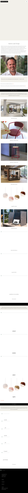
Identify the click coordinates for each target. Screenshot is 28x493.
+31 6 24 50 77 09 (4, 474)
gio (5, 427)
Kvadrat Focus (14, 228)
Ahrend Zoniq (14, 118)
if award (5, 451)
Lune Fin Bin (14, 272)
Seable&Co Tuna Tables (14, 294)
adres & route (4, 476)
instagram (3, 481)
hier (13, 83)
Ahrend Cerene (14, 184)
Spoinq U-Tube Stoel (14, 140)
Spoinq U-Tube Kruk (14, 162)
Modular (14, 353)
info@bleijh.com (4, 475)
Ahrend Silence (14, 250)
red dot (5, 419)
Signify (14, 396)
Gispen (14, 374)
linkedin (3, 479)
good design (5, 459)
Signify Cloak (14, 206)
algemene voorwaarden (5, 488)
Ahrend (14, 331)
